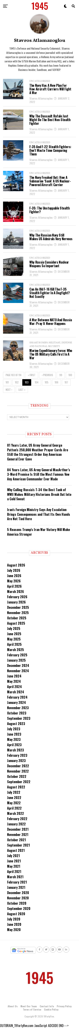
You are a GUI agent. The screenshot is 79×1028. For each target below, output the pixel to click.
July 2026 (13, 570)
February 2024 (17, 697)
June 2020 (14, 924)
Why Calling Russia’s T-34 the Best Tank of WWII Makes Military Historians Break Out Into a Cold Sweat (39, 494)
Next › (9, 390)
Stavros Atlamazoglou (40, 98)
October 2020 (16, 903)
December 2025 (18, 607)
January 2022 (16, 824)
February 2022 (17, 818)
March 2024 (15, 691)
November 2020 (18, 898)
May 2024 (14, 681)
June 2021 (14, 861)
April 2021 (14, 871)
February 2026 (17, 596)
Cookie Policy (51, 1009)
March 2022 (15, 813)
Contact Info (47, 1006)
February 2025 (17, 654)
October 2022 (16, 776)
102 (17, 382)
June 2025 (14, 633)
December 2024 (18, 665)
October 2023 (16, 713)
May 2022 (14, 802)
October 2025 (16, 617)
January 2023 (16, 760)
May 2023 (14, 739)
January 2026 (16, 602)
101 (7, 382)
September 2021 (18, 845)
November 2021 (17, 834)
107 (66, 382)
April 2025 (14, 644)
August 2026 (16, 565)
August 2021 (16, 850)
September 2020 (18, 908)
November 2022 (18, 771)
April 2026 (14, 586)
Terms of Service (32, 1009)
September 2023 (18, 718)
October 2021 (16, 839)
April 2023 (14, 744)
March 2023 (15, 750)
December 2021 (18, 829)
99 (60, 375)
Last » (21, 390)
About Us (13, 1006)
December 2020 (18, 892)
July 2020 (13, 919)
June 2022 (14, 797)
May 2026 (14, 581)
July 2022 (13, 792)
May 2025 (14, 639)
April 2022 (14, 808)
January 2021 (16, 887)
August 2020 (16, 913)
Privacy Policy (64, 1006)
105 (46, 382)
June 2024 (14, 676)
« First (31, 375)
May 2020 (14, 929)
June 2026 (14, 575)
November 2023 (18, 707)
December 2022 (18, 765)
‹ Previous (47, 375)
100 (70, 375)
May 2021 (13, 866)
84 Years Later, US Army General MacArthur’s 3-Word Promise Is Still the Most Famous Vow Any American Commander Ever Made (38, 474)
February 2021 (17, 882)
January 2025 (16, 660)
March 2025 (15, 649)
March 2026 (15, 591)
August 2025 (16, 623)
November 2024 (18, 670)
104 (36, 382)
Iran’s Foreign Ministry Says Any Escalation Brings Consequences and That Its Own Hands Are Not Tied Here (38, 514)
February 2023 (17, 755)
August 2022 (16, 787)
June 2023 (14, 734)
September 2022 (18, 781)
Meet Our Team (28, 1006)
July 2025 (13, 628)
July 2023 (13, 728)
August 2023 (16, 723)
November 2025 (18, 612)
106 (56, 382)
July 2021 (13, 855)
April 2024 (14, 686)
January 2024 (16, 702)
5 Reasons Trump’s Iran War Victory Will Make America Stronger (38, 531)
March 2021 (15, 876)
